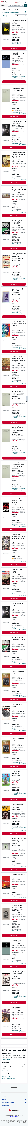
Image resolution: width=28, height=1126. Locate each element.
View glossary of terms (8, 1078)
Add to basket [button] (14, 48)
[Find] (25, 5)
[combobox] (16, 5)
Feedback (26, 399)
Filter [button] (4, 15)
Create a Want (6, 1059)
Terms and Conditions (13, 1116)
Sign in (21, 2)
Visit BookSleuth (6, 1071)
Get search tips (6, 1076)
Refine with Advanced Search (11, 12)
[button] (22, 45)
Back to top (14, 1087)
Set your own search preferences (11, 1081)
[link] (25, 12)
